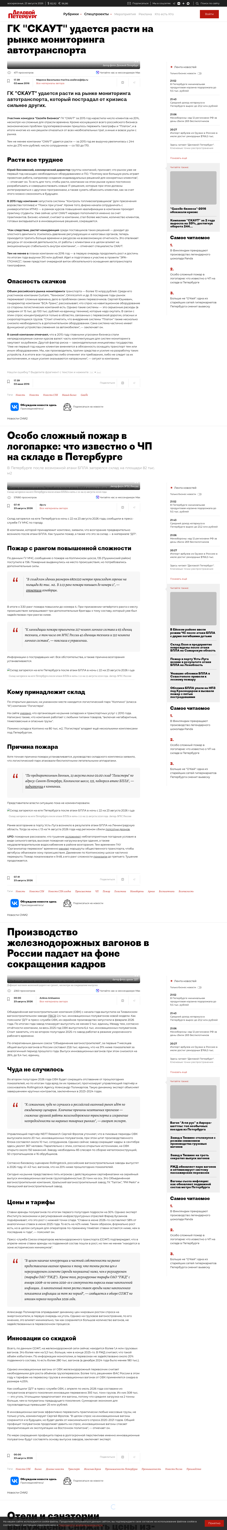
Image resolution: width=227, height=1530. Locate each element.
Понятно (214, 1523)
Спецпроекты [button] (97, 14)
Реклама (145, 14)
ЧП (97, 891)
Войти (209, 14)
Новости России (173, 1469)
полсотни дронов (118, 829)
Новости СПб (50, 395)
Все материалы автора (50, 83)
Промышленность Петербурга (121, 1469)
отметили (34, 590)
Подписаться (140, 3)
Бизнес (38, 1469)
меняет (64, 848)
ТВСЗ (52, 1015)
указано (25, 713)
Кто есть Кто (164, 14)
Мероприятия (125, 14)
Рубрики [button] (71, 14)
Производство (193, 1469)
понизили (100, 856)
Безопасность (186, 891)
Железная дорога (92, 1469)
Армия (151, 891)
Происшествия (83, 891)
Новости (34, 395)
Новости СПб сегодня (59, 891)
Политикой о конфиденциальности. (81, 1525)
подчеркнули (34, 786)
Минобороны (137, 891)
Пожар (106, 891)
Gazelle (84, 395)
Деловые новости (55, 1469)
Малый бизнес (69, 395)
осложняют (73, 836)
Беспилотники (166, 891)
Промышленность (151, 1469)
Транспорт (74, 1469)
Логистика (120, 891)
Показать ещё (178, 158)
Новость (20, 395)
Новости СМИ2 (17, 418)
